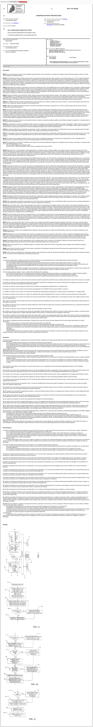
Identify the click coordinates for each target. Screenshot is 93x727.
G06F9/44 (65, 19)
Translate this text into (5, 1)
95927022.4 (16, 23)
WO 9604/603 (49, 24)
